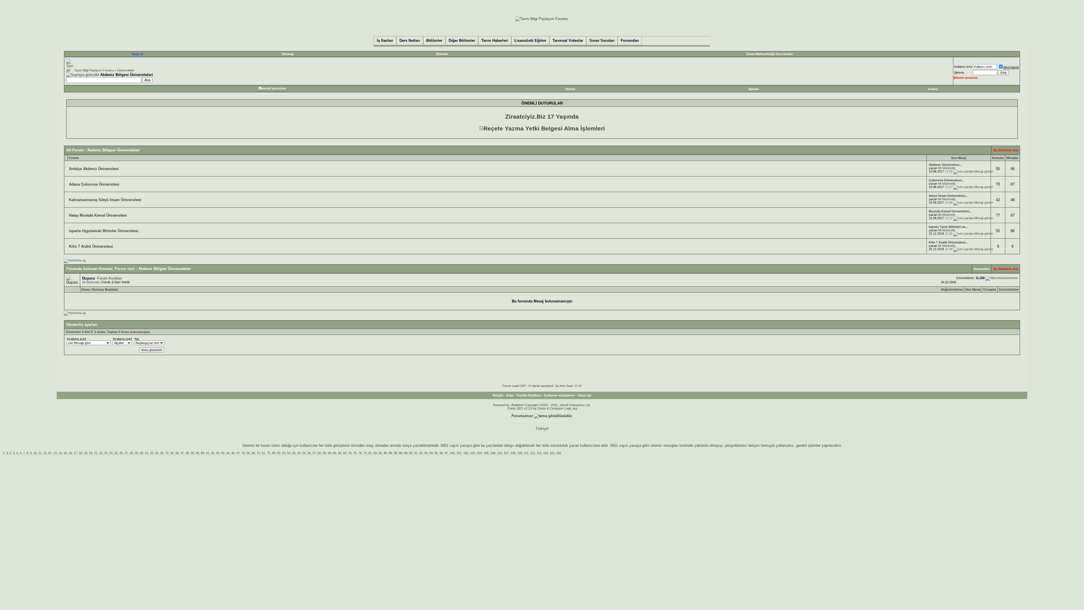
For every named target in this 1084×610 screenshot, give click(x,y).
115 (552, 453)
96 (441, 453)
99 (202, 453)
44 (228, 453)
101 (459, 453)
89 (405, 453)
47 (238, 453)
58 (324, 453)
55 (304, 453)
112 (532, 453)
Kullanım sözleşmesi (559, 395)
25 (116, 453)
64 (299, 453)
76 (349, 453)
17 (75, 453)
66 (334, 453)
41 (207, 453)
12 (45, 453)
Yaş (136, 339)
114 (545, 453)
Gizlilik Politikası (529, 395)
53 (283, 453)
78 (360, 453)
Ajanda (753, 89)
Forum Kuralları (109, 278)
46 (233, 453)
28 (131, 453)
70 (243, 453)
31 (146, 453)
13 (55, 453)
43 (217, 453)
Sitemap (288, 54)
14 (60, 453)
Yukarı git (584, 395)
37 (182, 453)
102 (465, 453)
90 (410, 453)
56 (309, 453)
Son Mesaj (973, 289)
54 (288, 453)
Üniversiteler (125, 70)
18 (80, 453)
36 (177, 453)
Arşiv (510, 395)
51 (263, 453)
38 (187, 453)
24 (111, 453)
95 (436, 453)
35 (172, 453)
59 (329, 453)
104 (479, 453)
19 (85, 453)
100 (452, 453)
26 (121, 453)
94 (431, 453)
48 (253, 453)
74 (258, 453)
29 (136, 453)
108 (512, 453)
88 (400, 453)
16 (70, 453)
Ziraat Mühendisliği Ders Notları (769, 54)
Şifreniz (959, 72)
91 (416, 453)
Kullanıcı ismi (963, 66)
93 (426, 453)
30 (141, 453)
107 (506, 453)
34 (161, 453)
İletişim (498, 395)
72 (167, 453)
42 (212, 453)
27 (126, 453)
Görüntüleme (1009, 289)
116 (558, 453)
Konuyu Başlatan (105, 289)
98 (395, 453)
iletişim (754, 445)
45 (222, 453)
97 (446, 453)
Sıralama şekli (76, 339)
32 (151, 453)
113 (539, 453)
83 (375, 453)
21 (95, 453)
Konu (86, 289)
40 (197, 453)
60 (319, 453)
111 (526, 453)
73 (268, 453)
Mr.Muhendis (947, 168)
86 (390, 453)
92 (421, 453)
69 (339, 453)
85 (385, 453)
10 (35, 453)
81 (370, 453)
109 (519, 453)
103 (472, 453)
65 (294, 453)
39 (192, 453)
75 (355, 453)
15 (65, 453)
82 (380, 453)
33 (156, 453)
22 (100, 453)
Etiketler (442, 54)
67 (50, 453)
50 (248, 453)
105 (486, 453)
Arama (932, 89)
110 (499, 453)
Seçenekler (982, 269)
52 (278, 453)
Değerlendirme (952, 289)
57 (314, 453)
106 (492, 453)
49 (273, 453)
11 (39, 453)
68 (344, 453)
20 (90, 453)
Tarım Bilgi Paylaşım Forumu (93, 70)
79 (365, 453)
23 (106, 453)
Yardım (570, 89)
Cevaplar (989, 289)
